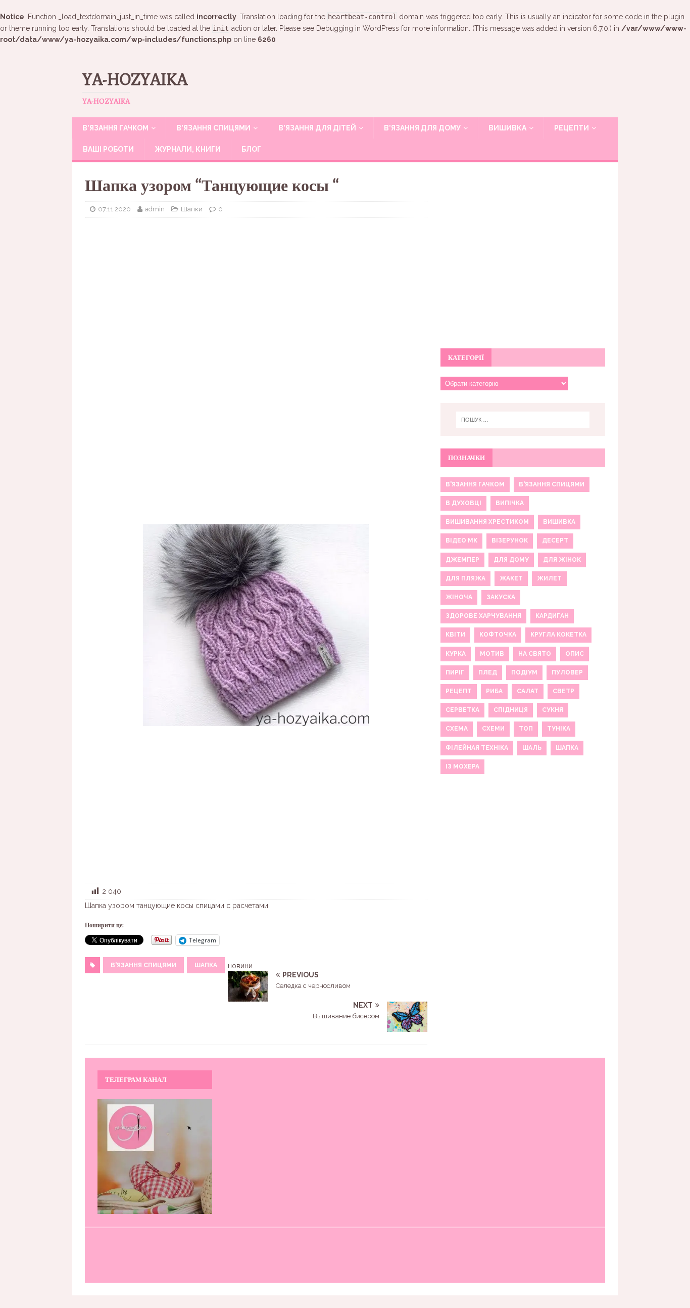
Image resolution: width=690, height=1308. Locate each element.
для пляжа (465, 578)
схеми (493, 728)
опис (574, 653)
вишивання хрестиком (487, 521)
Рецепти (571, 128)
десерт (555, 540)
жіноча (459, 597)
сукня (552, 709)
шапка (205, 965)
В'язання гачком (475, 484)
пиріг (455, 672)
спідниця (511, 709)
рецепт (459, 691)
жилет (549, 578)
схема (457, 728)
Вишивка (507, 128)
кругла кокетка (558, 634)
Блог (251, 149)
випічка (510, 503)
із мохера (462, 766)
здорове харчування (483, 615)
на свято (534, 653)
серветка (462, 709)
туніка (558, 728)
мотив (492, 653)
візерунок (509, 540)
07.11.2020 (114, 209)
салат (527, 691)
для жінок (562, 559)
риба (494, 691)
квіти (455, 634)
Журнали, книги (188, 149)
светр (563, 691)
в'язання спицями (143, 965)
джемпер (462, 559)
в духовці (463, 503)
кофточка (497, 634)
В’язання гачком (115, 128)
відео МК (461, 540)
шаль (531, 747)
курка (456, 653)
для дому (511, 559)
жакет (511, 578)
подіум (524, 672)
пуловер (567, 672)
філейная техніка (477, 747)
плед (487, 672)
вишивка (559, 521)
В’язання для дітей (317, 128)
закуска (500, 597)
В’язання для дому (422, 128)
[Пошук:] (523, 420)
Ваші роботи (108, 149)
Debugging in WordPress (357, 28)
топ (526, 728)
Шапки (192, 209)
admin (155, 209)
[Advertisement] (256, 299)
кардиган (552, 615)
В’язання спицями (213, 128)
